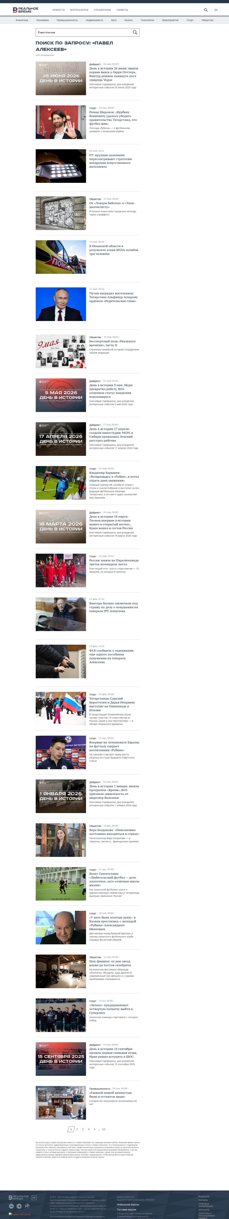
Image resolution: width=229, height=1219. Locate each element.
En (216, 10)
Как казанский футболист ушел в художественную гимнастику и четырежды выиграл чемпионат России (114, 885)
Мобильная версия (128, 1204)
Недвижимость (94, 20)
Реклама (203, 1200)
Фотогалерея (79, 9)
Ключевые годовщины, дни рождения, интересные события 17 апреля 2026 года (113, 438)
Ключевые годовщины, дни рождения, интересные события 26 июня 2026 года (113, 77)
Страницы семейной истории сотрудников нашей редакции (114, 346)
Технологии (147, 20)
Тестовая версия (126, 1209)
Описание (204, 1210)
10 (103, 1129)
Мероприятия (170, 20)
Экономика (42, 20)
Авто (114, 20)
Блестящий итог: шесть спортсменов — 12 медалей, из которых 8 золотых (114, 565)
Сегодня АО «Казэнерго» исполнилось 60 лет (113, 1098)
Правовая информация (205, 1205)
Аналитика (22, 20)
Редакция (203, 1196)
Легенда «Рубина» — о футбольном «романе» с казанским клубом (113, 121)
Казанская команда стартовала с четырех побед (113, 1012)
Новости (58, 9)
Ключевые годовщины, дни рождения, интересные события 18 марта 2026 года (113, 526)
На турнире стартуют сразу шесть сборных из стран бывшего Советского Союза (114, 751)
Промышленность (67, 20)
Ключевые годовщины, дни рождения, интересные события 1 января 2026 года (114, 795)
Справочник (102, 9)
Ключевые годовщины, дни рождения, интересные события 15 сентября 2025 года (113, 1058)
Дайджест (95, 64)
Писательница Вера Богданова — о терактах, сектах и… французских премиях (114, 835)
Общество (207, 20)
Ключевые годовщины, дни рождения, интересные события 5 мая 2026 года (111, 394)
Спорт (190, 20)
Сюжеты (122, 9)
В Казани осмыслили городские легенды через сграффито (112, 208)
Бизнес (129, 20)
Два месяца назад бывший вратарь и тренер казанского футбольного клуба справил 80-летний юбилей (112, 928)
